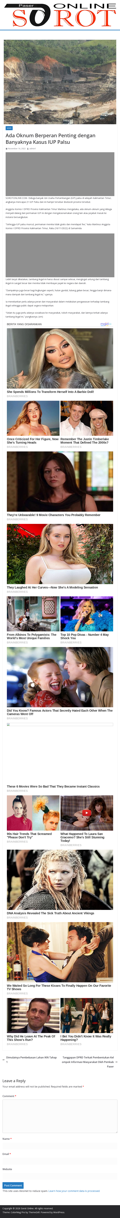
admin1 (32, 148)
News (9, 128)
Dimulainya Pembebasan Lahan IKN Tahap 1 (31, 1060)
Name (7, 1139)
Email (6, 1154)
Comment (9, 1096)
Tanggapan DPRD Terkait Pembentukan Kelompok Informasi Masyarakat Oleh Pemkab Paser (88, 1062)
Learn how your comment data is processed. (74, 1191)
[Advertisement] (60, 174)
